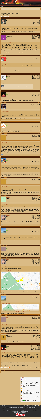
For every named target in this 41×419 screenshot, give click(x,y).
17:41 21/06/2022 (4, 195)
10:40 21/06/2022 (4, 122)
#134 (39, 245)
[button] (23, 5)
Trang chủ (17, 4)
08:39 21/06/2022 (4, 55)
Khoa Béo (2, 14)
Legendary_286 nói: (5, 303)
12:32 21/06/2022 (4, 177)
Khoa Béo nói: (4, 352)
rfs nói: (3, 266)
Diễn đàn (26, 4)
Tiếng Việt (3, 405)
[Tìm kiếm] (39, 5)
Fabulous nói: (4, 142)
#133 (39, 227)
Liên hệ (21, 405)
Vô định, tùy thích (37, 339)
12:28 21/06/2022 (4, 157)
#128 (39, 133)
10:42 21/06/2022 (4, 133)
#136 (39, 294)
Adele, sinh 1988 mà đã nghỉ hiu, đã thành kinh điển (30, 386)
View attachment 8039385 (6, 270)
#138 (39, 333)
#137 (39, 315)
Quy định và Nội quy (26, 405)
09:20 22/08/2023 (4, 257)
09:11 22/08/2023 (4, 213)
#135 (39, 257)
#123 (39, 55)
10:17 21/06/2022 (4, 102)
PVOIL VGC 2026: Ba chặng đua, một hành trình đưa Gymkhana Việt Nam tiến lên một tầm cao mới (20, 8)
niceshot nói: (4, 26)
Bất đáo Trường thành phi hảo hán (29, 400)
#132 (39, 213)
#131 (39, 195)
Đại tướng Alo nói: (5, 64)
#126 (39, 102)
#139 (39, 343)
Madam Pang (26, 379)
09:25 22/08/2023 (4, 333)
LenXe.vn (12, 4)
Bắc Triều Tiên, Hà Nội (36, 349)
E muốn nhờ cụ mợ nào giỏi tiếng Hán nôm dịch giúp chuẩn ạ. (30, 398)
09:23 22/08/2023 (4, 294)
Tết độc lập (25, 390)
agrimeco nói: (4, 204)
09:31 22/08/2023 (4, 343)
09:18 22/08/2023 (4, 227)
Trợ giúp (31, 405)
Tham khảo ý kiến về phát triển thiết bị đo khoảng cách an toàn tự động (30, 393)
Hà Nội (39, 23)
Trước (2, 16)
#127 (39, 122)
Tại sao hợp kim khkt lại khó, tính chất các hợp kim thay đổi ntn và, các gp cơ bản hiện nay (30, 396)
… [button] (5, 16)
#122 (39, 33)
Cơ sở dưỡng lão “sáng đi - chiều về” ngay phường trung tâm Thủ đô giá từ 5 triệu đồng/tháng (30, 388)
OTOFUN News (36, 405)
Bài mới (21, 4)
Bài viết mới (23, 377)
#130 (39, 177)
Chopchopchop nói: (5, 111)
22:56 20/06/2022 (4, 33)
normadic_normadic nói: (6, 42)
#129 (39, 157)
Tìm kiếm (1, 6)
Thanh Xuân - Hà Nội (37, 219)
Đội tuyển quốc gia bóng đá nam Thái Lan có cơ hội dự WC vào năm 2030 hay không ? (31, 383)
